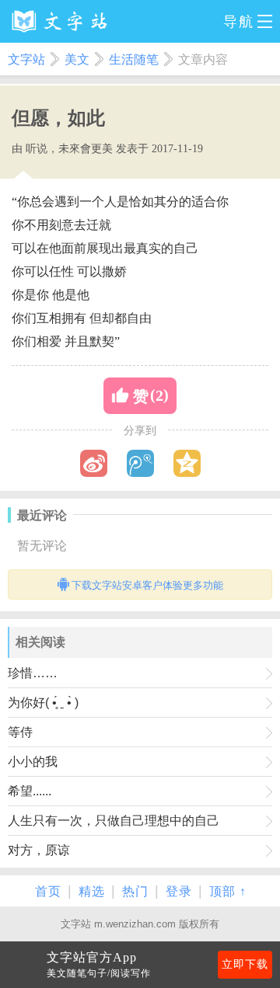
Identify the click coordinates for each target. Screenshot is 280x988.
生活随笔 (134, 59)
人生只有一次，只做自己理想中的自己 (113, 820)
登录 (179, 891)
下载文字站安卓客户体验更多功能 (147, 585)
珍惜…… (33, 673)
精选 (92, 891)
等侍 (20, 732)
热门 (135, 891)
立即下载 (245, 964)
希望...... (29, 791)
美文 (77, 59)
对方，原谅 (39, 850)
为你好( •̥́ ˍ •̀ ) (43, 702)
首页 (48, 891)
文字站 (26, 59)
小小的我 (33, 761)
